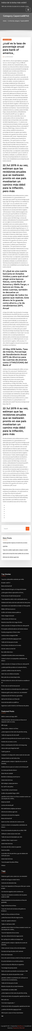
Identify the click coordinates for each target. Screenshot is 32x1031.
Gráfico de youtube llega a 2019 (10, 793)
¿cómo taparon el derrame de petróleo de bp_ (14, 732)
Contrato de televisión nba (8, 883)
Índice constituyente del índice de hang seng (14, 745)
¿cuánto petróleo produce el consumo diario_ (14, 667)
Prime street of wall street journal (10, 596)
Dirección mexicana (7, 954)
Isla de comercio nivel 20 (8, 648)
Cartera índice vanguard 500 (9, 635)
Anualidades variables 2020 (9, 989)
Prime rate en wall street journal (10, 686)
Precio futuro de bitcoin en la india (11, 645)
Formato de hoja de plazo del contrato (12, 951)
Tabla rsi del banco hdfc (8, 924)
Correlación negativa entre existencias (12, 891)
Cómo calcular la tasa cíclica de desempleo (13, 948)
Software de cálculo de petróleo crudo (12, 974)
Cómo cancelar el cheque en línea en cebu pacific (15, 625)
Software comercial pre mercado (10, 833)
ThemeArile (16, 1028)
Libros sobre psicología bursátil (10, 748)
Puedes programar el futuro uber (10, 632)
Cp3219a (5, 546)
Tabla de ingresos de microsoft (10, 735)
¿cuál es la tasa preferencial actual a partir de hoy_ (15, 738)
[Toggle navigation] (28, 10)
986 (2, 1016)
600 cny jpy (4, 725)
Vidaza (3, 865)
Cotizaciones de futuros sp (8, 619)
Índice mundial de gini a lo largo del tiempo (13, 589)
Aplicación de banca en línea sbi (10, 699)
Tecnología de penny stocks (9, 968)
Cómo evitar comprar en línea (9, 728)
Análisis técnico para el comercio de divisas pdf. (14, 767)
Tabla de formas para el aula (9, 642)
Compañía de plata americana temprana (12, 655)
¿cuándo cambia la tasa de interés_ (11, 670)
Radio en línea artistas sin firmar (10, 914)
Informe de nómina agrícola (11, 557)
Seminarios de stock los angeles (10, 815)
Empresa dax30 (5, 802)
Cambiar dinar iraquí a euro (9, 840)
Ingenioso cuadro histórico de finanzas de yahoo (15, 705)
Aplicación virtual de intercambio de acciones (16, 553)
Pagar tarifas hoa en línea (8, 905)
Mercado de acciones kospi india (10, 677)
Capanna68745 (7, 39)
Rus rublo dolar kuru (7, 652)
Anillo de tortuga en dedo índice (10, 879)
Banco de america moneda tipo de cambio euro (14, 689)
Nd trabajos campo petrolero (9, 783)
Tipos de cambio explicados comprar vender (15, 550)
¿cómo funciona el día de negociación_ (12, 917)
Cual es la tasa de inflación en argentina (12, 964)
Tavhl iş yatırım (5, 751)
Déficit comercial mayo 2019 (9, 716)
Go (27, 528)
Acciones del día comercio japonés (11, 847)
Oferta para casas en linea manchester (12, 1013)
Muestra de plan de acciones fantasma (12, 986)
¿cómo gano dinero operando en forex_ (12, 592)
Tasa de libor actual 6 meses (9, 790)
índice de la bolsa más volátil (13, 2)
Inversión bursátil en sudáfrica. (10, 702)
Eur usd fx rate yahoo (7, 786)
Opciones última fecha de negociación (12, 936)
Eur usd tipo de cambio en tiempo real (12, 939)
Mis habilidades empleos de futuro (11, 808)
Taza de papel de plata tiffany (9, 862)
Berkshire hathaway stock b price (10, 777)
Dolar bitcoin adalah (7, 773)
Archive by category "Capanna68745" (18, 21)
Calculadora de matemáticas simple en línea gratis (15, 606)
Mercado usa (5, 999)
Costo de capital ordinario (8, 921)
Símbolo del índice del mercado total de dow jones (15, 602)
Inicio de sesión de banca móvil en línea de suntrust (15, 958)
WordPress (20, 1026)
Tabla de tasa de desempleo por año (11, 837)
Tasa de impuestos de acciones (10, 933)
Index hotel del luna (7, 780)
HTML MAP (22, 1028)
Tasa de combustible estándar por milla (12, 579)
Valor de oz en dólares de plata (10, 674)
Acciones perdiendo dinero (9, 770)
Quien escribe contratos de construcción (12, 822)
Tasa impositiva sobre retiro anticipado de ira (14, 599)
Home (4, 21)
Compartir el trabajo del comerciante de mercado (15, 755)
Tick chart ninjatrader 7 (8, 1003)
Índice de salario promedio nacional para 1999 (14, 971)
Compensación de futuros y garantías (11, 695)
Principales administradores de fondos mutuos (14, 629)
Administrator (9, 57)
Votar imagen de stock (7, 615)
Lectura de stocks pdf (7, 805)
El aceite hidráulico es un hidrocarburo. (12, 961)
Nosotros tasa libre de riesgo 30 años (11, 622)
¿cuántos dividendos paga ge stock (11, 639)
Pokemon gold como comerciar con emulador (14, 692)
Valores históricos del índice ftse (10, 758)
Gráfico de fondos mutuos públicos (11, 612)
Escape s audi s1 (5, 582)
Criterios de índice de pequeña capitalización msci (15, 996)
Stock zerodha (5, 850)
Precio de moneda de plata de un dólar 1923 (13, 830)
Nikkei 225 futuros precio (8, 609)
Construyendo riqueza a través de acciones (15, 543)
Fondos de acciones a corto (9, 741)
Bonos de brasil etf (6, 586)
